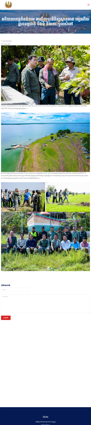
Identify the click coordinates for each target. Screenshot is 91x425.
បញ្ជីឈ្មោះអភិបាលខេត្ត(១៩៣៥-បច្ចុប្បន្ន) (45, 422)
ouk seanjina (7, 41)
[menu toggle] (88, 5)
